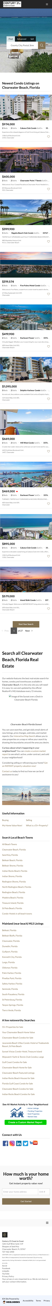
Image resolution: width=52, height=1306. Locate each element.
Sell (32, 39)
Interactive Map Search (24, 736)
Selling (29, 820)
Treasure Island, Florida (12, 903)
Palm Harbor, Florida (11, 973)
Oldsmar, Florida (9, 967)
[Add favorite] (48, 136)
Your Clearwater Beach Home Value (18, 1032)
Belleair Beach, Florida (12, 860)
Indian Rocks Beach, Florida (14, 871)
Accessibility (28, 1300)
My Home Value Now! (12, 825)
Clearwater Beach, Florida (14, 849)
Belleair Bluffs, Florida (12, 935)
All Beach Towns (9, 844)
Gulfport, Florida (9, 951)
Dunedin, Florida (9, 946)
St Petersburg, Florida (12, 999)
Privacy (47, 1300)
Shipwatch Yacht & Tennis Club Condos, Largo (23, 1057)
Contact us (7, 771)
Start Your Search (26, 624)
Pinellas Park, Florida (11, 978)
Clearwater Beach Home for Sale (17, 1067)
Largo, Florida (8, 962)
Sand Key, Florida (10, 855)
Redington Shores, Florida (14, 881)
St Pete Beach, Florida (12, 908)
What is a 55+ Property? (37, 825)
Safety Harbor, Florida (12, 983)
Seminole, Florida (10, 989)
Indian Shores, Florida (12, 876)
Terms (38, 1300)
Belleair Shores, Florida (12, 865)
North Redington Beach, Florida (16, 887)
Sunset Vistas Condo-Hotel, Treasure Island (22, 1051)
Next (27, 630)
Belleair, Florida (9, 930)
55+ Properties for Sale (12, 1027)
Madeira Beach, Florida (12, 897)
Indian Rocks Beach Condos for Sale (18, 1094)
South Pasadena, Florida (13, 994)
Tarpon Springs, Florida (12, 1005)
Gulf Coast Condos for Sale (14, 1062)
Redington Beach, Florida (13, 892)
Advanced (21, 39)
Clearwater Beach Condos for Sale (17, 1037)
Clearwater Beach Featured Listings (18, 1073)
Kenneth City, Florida (12, 957)
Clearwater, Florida (11, 941)
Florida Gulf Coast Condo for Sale (17, 1083)
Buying (5, 820)
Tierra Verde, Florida (11, 1010)
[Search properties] (41, 45)
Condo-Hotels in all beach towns (17, 913)
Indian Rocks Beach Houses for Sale (18, 1078)
